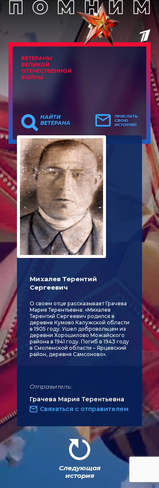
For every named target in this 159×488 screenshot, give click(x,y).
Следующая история (79, 472)
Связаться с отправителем (84, 409)
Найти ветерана (55, 120)
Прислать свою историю (126, 120)
